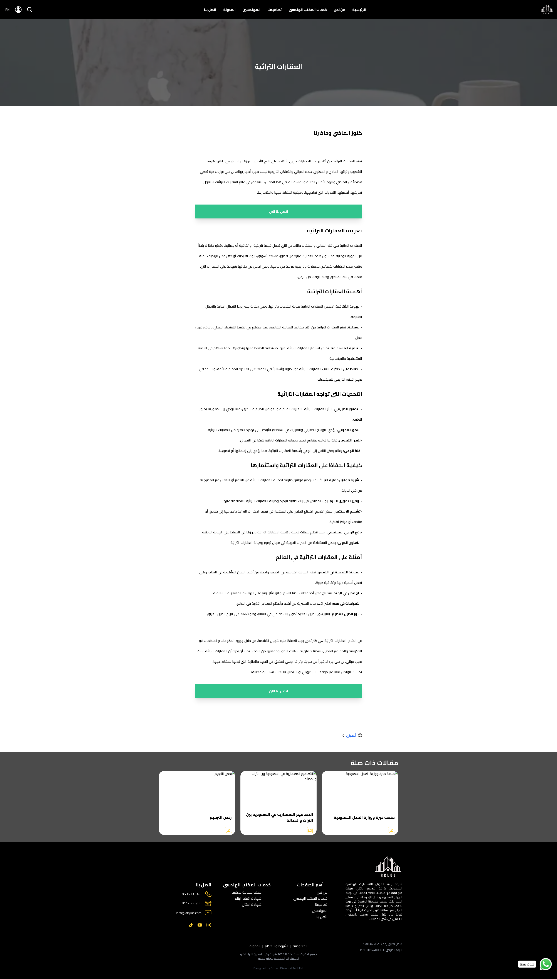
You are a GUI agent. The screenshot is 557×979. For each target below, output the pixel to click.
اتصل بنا (210, 9)
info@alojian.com (188, 912)
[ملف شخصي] (547, 9)
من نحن (339, 9)
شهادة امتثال (252, 904)
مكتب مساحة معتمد (247, 892)
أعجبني (351, 735)
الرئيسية (359, 9)
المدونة (229, 9)
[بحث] (29, 9)
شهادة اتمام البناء (248, 898)
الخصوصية (300, 946)
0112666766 (191, 903)
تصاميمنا (274, 9)
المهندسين (251, 9)
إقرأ (391, 830)
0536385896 (191, 894)
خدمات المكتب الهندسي (308, 9)
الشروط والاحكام (277, 946)
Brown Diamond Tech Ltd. (287, 968)
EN (7, 9)
